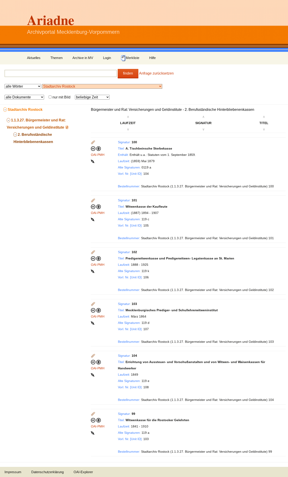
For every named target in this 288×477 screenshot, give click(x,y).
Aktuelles (33, 58)
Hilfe (152, 58)
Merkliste (132, 58)
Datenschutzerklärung (47, 472)
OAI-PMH (97, 155)
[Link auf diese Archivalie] (93, 161)
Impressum (12, 472)
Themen (56, 58)
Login (107, 58)
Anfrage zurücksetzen (156, 73)
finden (128, 73)
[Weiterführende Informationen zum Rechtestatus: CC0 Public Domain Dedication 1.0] (96, 148)
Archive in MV (82, 58)
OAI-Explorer (83, 472)
